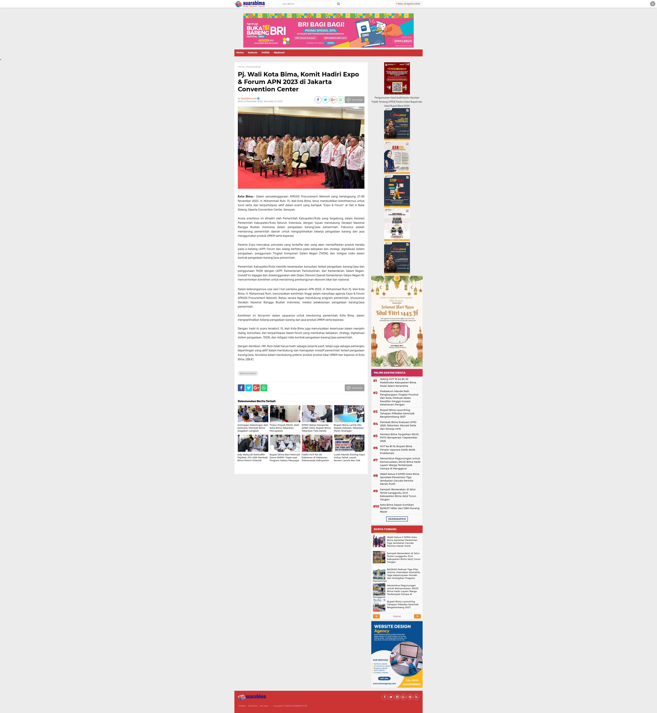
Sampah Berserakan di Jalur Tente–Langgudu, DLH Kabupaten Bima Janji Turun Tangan (398, 494)
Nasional (279, 52)
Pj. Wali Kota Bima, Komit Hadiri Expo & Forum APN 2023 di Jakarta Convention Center (298, 81)
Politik (265, 52)
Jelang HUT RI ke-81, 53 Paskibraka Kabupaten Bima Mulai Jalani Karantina (398, 382)
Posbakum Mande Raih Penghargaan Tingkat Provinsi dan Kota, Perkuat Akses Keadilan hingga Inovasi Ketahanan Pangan (399, 398)
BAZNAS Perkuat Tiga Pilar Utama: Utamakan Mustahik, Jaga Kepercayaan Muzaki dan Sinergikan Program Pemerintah (396, 575)
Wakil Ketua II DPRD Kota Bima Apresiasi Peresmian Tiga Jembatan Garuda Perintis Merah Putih (399, 479)
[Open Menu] (652, 3)
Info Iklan (264, 706)
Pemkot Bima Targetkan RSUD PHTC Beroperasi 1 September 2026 (399, 438)
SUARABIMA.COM (298, 706)
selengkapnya (397, 519)
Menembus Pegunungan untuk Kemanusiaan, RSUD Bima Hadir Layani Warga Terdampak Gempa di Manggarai (400, 463)
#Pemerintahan (248, 373)
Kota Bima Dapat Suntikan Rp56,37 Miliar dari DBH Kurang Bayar (400, 508)
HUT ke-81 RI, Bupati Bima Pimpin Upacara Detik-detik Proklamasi (397, 450)
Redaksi (242, 706)
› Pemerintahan (253, 67)
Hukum (252, 52)
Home (240, 52)
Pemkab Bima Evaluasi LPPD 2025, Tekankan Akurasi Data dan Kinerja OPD (398, 425)
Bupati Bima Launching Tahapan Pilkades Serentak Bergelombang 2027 (397, 413)
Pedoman (252, 706)
